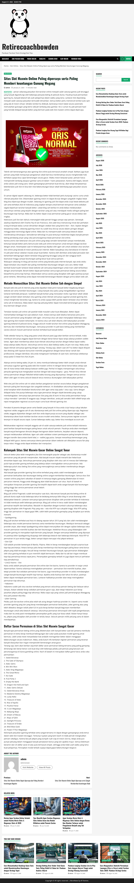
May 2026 (99, 175)
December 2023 (101, 315)
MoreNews (74, 881)
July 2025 (99, 223)
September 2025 (101, 213)
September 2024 (101, 271)
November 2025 (101, 204)
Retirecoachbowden (30, 46)
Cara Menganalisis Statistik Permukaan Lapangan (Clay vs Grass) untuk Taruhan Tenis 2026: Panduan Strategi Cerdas (112, 122)
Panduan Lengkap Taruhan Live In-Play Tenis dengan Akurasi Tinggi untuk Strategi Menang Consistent (81, 868)
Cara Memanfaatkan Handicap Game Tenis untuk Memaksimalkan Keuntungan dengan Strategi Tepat (19, 868)
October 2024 (100, 266)
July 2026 (99, 165)
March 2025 (99, 242)
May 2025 (99, 233)
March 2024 (99, 300)
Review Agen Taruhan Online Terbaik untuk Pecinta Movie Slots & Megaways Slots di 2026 (17, 820)
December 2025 (101, 199)
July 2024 (99, 281)
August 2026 (100, 160)
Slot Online (64, 59)
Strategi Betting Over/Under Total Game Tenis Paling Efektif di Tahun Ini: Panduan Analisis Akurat (51, 868)
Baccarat (5, 59)
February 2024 (100, 305)
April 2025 (99, 238)
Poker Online (31, 59)
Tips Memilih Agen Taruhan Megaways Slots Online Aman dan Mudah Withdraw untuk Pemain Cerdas (46, 820)
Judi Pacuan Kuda (18, 59)
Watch (128, 59)
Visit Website (28, 767)
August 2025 (100, 218)
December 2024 (101, 257)
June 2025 (99, 228)
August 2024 (100, 276)
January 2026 (100, 194)
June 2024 (99, 286)
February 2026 (100, 189)
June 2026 (99, 170)
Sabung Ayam (52, 59)
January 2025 (100, 252)
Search (99, 74)
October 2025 (100, 209)
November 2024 (101, 262)
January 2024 (100, 310)
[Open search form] (117, 59)
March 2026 (99, 184)
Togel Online (100, 367)
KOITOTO (8, 92)
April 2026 (99, 180)
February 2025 (100, 247)
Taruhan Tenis (76, 59)
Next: (72, 780)
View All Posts (44, 767)
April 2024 (99, 295)
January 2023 (100, 320)
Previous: (24, 780)
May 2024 (99, 291)
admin (8, 88)
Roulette (42, 59)
